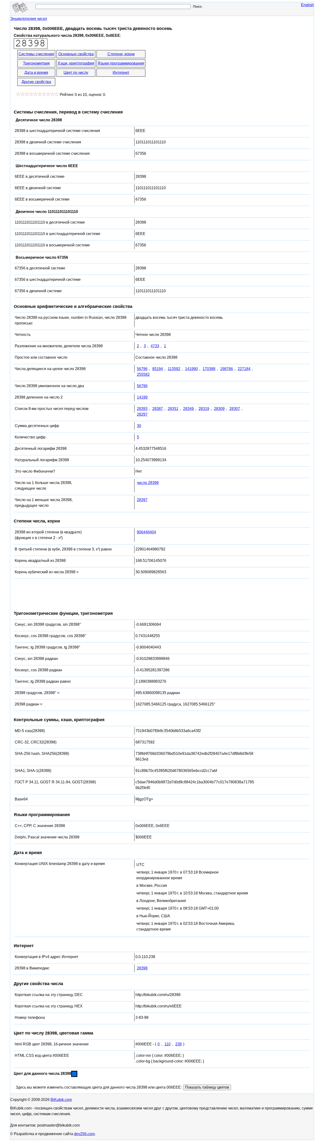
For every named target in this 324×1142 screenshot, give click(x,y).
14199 (142, 397)
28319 (204, 409)
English (307, 5)
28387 (157, 409)
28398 (142, 968)
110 (167, 1044)
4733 (155, 346)
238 (178, 1044)
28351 (173, 409)
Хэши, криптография (76, 63)
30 (139, 426)
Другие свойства (36, 82)
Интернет (121, 72)
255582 (143, 374)
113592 (174, 369)
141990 (191, 369)
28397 (142, 500)
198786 (226, 369)
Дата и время (36, 72)
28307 (234, 409)
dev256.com (84, 1134)
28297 (142, 414)
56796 (142, 369)
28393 (142, 409)
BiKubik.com (61, 1100)
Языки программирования (121, 63)
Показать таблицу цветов (207, 1087)
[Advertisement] (189, 68)
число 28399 (148, 483)
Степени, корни (121, 54)
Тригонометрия (36, 63)
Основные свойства (76, 54)
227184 (244, 369)
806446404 (146, 532)
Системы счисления (36, 54)
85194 (157, 369)
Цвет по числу (76, 72)
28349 (188, 409)
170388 (209, 369)
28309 (219, 409)
